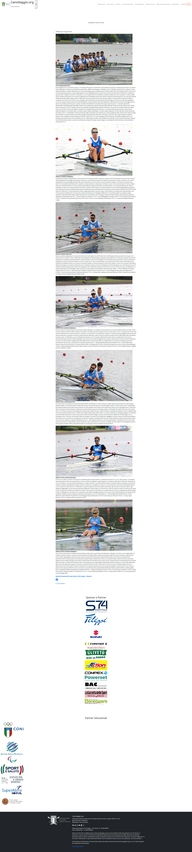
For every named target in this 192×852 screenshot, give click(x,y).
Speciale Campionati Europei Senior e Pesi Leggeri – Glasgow (74, 576)
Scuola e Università (127, 4)
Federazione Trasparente (163, 4)
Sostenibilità (175, 4)
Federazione (101, 4)
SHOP (188, 4)
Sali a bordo (110, 4)
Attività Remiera (139, 4)
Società (118, 4)
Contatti (183, 4)
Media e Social (150, 4)
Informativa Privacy (77, 846)
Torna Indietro (61, 583)
